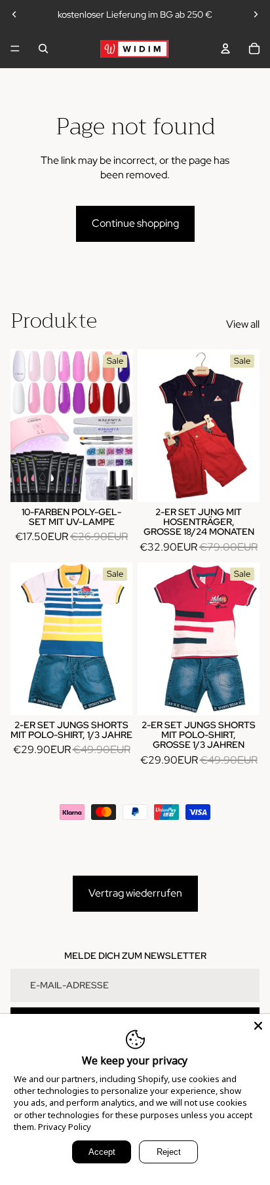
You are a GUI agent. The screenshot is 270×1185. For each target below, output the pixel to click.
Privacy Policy (64, 1127)
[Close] (258, 1025)
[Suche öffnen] (43, 48)
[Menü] (15, 48)
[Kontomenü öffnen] (225, 48)
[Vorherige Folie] (14, 14)
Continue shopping (135, 223)
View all (243, 324)
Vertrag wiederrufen (135, 893)
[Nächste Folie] (255, 14)
